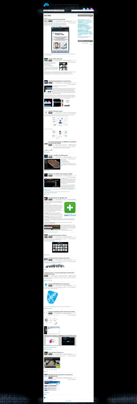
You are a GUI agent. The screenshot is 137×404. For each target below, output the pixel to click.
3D (78, 19)
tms (78, 33)
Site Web (64, 112)
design (86, 22)
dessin (91, 22)
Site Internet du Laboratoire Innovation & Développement (60, 375)
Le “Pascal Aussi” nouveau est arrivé (58, 258)
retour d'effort (86, 29)
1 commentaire (73, 144)
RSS (54, 231)
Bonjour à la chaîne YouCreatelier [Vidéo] (60, 174)
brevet (89, 19)
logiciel (79, 27)
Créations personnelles (67, 21)
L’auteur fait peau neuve (55, 111)
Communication (81, 20)
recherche (80, 30)
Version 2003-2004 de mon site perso (58, 284)
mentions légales (68, 400)
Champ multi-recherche (55, 59)
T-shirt (87, 32)
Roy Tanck (89, 36)
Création (46, 254)
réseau (46, 152)
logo (82, 27)
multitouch (90, 27)
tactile (90, 32)
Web (49, 107)
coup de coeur (88, 20)
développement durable (81, 23)
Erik (92, 44)
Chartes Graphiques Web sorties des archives (61, 311)
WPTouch (61, 53)
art (45, 371)
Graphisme (46, 107)
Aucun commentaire (72, 22)
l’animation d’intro (53, 306)
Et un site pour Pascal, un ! (56, 352)
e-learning (86, 23)
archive (46, 308)
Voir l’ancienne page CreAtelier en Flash (50, 347)
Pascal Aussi (55, 369)
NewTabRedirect (50, 65)
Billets (64, 199)
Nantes (81, 28)
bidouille (87, 19)
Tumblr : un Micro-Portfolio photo (58, 155)
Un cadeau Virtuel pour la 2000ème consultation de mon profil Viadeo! (62, 142)
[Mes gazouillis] (84, 9)
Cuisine (84, 22)
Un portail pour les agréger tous (57, 198)
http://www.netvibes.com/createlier (66, 230)
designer (88, 22)
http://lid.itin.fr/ (46, 392)
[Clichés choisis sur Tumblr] (87, 9)
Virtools (89, 33)
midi (84, 27)
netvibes (46, 231)
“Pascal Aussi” (47, 262)
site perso (49, 308)
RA (90, 28)
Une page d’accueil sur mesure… (57, 235)
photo (46, 170)
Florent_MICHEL (59, 21)
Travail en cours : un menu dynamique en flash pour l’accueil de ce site (59, 273)
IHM (87, 26)
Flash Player (82, 37)
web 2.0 (48, 152)
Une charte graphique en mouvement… (60, 81)
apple (80, 19)
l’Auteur (55, 114)
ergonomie (81, 24)
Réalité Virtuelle (83, 31)
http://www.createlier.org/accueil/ (49, 240)
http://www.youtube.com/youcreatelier (50, 192)
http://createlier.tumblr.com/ (65, 162)
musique (79, 28)
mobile (86, 27)
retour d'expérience (51, 231)
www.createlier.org (56, 25)
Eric (90, 44)
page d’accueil (46, 63)
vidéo (46, 194)
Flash (46, 280)
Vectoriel (81, 33)
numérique (84, 28)
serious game (79, 32)
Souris (85, 32)
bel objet (84, 19)
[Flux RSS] (91, 9)
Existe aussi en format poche (56, 19)
